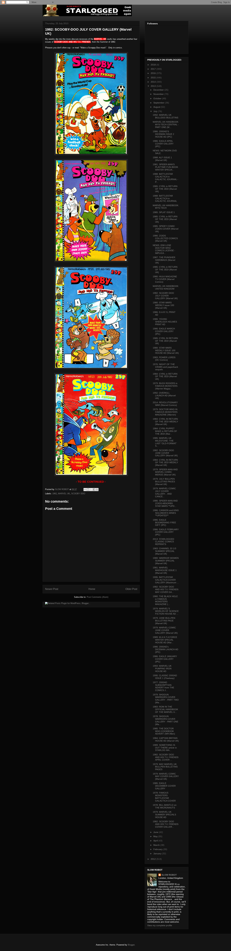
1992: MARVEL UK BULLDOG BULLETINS (165, 116)
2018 (153, 64)
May (155, 836)
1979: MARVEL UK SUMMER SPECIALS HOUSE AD (164, 814)
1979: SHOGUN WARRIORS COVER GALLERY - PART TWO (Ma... (166, 698)
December (158, 90)
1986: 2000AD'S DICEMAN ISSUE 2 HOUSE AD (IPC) (163, 134)
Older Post (131, 589)
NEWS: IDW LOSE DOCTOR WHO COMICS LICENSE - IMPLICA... (164, 249)
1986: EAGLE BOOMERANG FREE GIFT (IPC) (164, 522)
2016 (153, 73)
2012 (153, 859)
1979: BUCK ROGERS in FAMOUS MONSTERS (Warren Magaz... (165, 386)
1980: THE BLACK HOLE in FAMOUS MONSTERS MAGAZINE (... (165, 600)
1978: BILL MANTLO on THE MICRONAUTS (164, 806)
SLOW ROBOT (169, 875)
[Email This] (85, 489)
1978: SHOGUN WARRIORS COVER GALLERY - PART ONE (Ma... (165, 720)
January (157, 853)
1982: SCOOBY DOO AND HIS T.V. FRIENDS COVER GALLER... (165, 824)
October (157, 98)
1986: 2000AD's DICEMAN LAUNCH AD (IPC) (165, 649)
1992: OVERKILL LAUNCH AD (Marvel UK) (164, 395)
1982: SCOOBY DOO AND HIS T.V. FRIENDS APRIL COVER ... (165, 757)
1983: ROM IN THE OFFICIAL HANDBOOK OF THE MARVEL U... (165, 709)
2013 (153, 86)
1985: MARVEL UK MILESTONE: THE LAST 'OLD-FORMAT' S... (165, 442)
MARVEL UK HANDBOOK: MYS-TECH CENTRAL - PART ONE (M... (166, 124)
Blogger (131, 945)
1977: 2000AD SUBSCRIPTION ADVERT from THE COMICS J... (163, 686)
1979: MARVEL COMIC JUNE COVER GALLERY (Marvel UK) (165, 630)
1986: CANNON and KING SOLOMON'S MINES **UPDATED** (166, 513)
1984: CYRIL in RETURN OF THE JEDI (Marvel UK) (165, 376)
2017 (153, 69)
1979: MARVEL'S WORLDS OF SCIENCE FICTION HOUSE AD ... (166, 611)
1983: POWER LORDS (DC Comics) (164, 358)
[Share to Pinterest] (97, 489)
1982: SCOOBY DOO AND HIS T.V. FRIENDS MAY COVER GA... (165, 589)
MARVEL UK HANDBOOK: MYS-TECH (166, 206)
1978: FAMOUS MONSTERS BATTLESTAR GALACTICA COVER (164, 796)
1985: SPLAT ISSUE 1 (164, 212)
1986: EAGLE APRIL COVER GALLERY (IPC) (163, 144)
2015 (153, 77)
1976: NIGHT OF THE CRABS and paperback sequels (165, 367)
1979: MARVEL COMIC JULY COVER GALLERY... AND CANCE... (164, 492)
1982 (54, 493)
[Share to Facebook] (94, 489)
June (156, 832)
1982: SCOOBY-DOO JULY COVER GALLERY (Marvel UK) (165, 296)
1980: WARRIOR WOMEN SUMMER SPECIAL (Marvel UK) (166, 561)
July (155, 111)
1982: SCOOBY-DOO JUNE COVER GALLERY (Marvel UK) (165, 453)
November (158, 94)
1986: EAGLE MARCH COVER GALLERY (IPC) (164, 331)
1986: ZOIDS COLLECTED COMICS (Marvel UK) (165, 238)
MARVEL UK (64, 493)
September (159, 102)
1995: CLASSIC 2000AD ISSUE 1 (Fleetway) (165, 676)
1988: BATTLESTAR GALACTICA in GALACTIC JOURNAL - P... (165, 178)
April (155, 840)
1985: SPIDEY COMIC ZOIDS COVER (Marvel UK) (165, 229)
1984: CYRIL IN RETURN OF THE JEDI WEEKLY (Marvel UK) (165, 421)
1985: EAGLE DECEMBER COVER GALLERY (164, 786)
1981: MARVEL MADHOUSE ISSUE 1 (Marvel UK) (165, 570)
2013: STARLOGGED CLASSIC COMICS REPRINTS (163, 542)
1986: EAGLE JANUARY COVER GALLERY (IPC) (165, 659)
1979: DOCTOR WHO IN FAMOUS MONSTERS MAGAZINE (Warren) (165, 412)
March (156, 845)
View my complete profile (159, 925)
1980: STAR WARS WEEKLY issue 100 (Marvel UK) (163, 305)
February (158, 849)
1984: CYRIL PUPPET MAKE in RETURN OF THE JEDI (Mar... (165, 431)
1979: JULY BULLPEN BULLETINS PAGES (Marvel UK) (164, 481)
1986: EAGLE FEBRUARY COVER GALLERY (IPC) (166, 532)
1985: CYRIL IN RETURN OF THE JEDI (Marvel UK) (165, 341)
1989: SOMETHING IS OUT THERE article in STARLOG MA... (165, 748)
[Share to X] (91, 489)
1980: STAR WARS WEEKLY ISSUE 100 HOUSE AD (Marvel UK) (166, 350)
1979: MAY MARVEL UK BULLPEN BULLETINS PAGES (165, 767)
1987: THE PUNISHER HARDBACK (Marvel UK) (164, 260)
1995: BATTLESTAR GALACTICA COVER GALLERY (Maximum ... (166, 580)
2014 (153, 82)
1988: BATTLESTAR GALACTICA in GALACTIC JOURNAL (165, 198)
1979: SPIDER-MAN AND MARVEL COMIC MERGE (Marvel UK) (165, 472)
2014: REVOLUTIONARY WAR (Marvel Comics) (165, 403)
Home (91, 589)
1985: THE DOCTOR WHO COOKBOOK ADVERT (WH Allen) (164, 731)
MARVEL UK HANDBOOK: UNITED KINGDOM (166, 287)
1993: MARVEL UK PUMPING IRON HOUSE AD (162, 668)
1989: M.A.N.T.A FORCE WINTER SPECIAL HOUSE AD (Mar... (165, 640)
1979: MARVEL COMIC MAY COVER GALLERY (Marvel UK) (166, 776)
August (157, 107)
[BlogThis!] (88, 489)
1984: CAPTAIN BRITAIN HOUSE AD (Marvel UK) (166, 739)
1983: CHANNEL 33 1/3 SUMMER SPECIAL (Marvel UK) (164, 551)
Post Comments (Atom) (97, 597)
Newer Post (51, 589)
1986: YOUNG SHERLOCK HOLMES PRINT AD (165, 322)
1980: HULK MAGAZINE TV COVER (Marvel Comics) (165, 279)
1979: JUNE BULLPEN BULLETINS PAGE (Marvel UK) (164, 621)
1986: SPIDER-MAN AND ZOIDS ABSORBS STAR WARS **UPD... (165, 503)
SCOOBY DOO (78, 493)
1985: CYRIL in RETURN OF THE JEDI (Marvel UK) (165, 189)
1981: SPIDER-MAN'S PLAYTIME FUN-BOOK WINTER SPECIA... (165, 167)
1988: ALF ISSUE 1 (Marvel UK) (162, 158)
